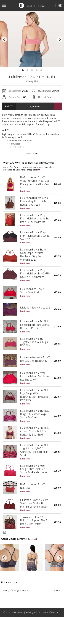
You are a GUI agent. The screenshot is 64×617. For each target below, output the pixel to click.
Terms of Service (50, 612)
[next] (59, 39)
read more (32, 153)
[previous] (4, 39)
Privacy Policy (33, 612)
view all (32, 539)
